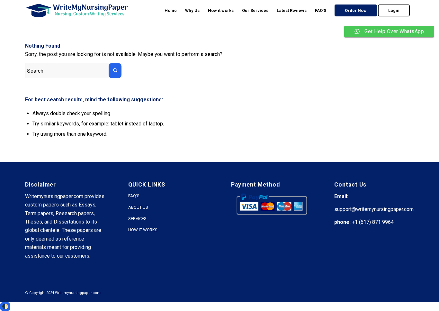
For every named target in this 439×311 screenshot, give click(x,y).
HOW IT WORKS (142, 229)
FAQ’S (133, 195)
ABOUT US (138, 207)
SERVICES (137, 218)
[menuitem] (170, 10)
